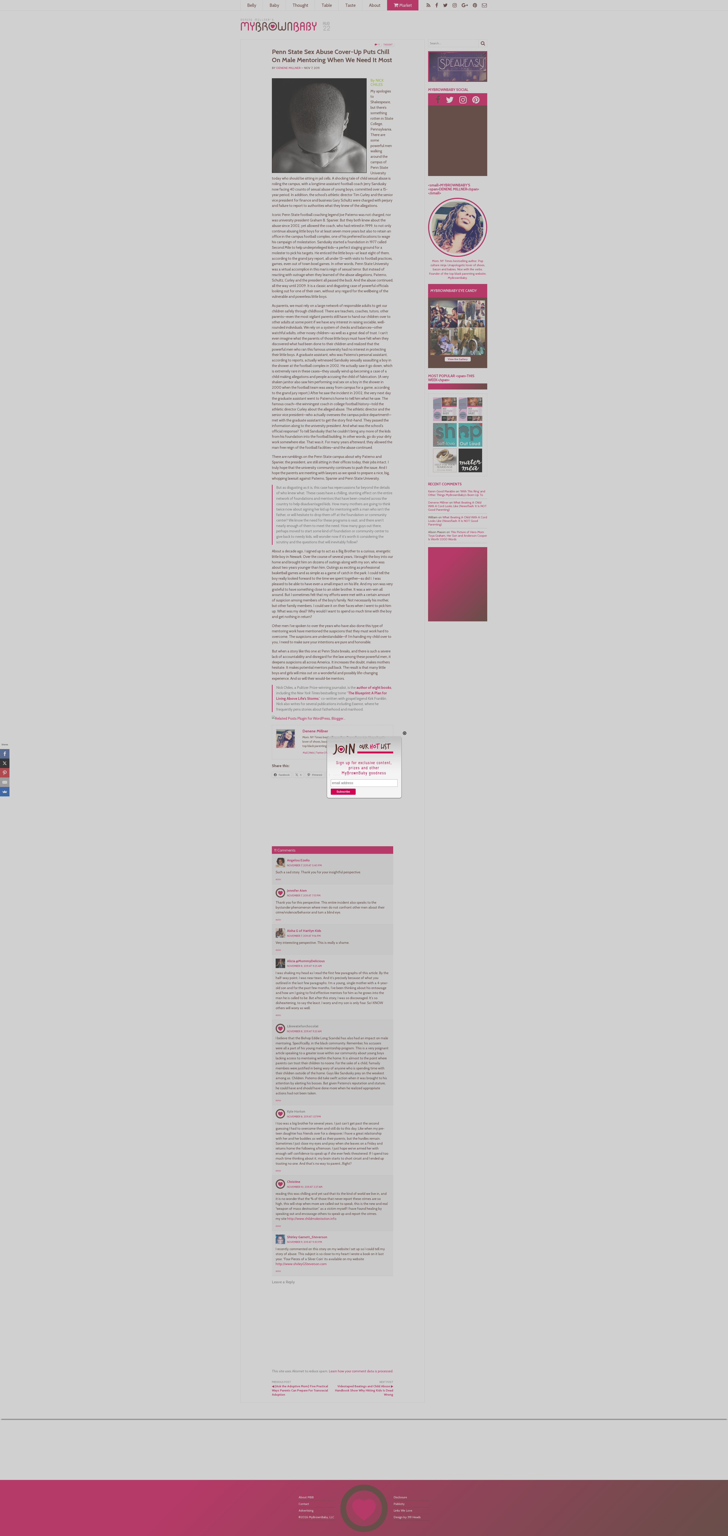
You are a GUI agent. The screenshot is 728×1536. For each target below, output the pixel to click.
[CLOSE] (404, 733)
